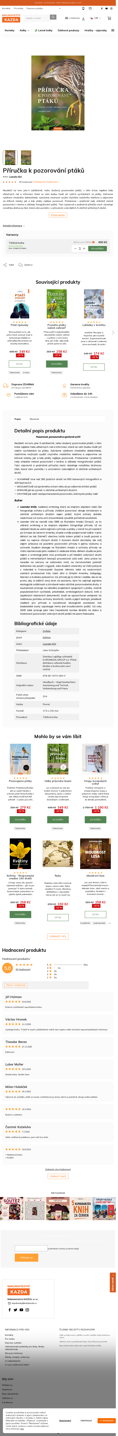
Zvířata (46, 631)
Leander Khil (49, 643)
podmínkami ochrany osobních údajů (63, 1249)
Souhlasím (108, 1420)
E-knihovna (7, 1402)
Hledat (53, 17)
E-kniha (26, 373)
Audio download (99, 923)
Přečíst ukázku (58, 215)
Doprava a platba (35, 8)
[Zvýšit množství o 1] (84, 249)
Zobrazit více (58, 936)
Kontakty (6, 8)
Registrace (7, 1389)
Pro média (18, 8)
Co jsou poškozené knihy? (17, 1364)
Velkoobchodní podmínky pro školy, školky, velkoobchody (24, 1347)
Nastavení (65, 1420)
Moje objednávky (10, 1393)
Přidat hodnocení (15, 985)
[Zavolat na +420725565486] (84, 8)
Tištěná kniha (14, 373)
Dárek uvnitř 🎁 (113, 1282)
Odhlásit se (7, 1398)
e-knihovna (75, 18)
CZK (96, 18)
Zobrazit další (58, 1176)
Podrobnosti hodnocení (45, 181)
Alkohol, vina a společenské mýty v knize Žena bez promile (83, 1341)
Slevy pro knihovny (14, 1353)
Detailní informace (12, 225)
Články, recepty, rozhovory (17, 1357)
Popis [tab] (18, 419)
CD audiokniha (84, 923)
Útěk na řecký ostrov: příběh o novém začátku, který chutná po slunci (84, 1336)
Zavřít (45, 263)
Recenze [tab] (34, 419)
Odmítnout (86, 1420)
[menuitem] (9, 30)
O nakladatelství (12, 1361)
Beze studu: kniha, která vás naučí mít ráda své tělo (80, 1346)
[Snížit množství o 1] (75, 249)
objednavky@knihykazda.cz (24, 1303)
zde (22, 1428)
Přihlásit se (27, 1257)
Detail (19, 364)
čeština (47, 637)
